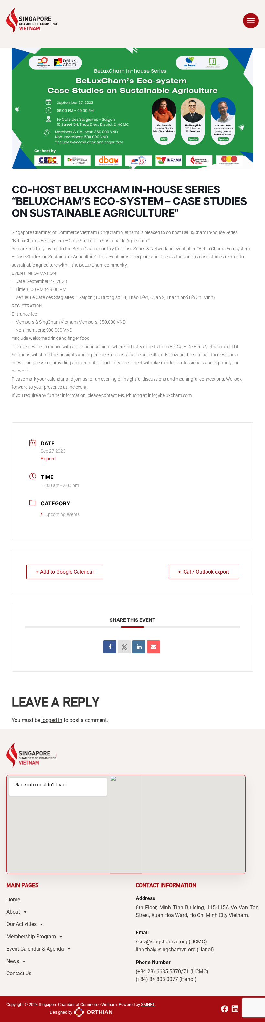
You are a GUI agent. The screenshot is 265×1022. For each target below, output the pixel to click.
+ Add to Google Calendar (65, 572)
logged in (51, 720)
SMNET (148, 1004)
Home (13, 900)
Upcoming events (62, 514)
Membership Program (31, 936)
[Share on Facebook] (109, 646)
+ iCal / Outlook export (203, 572)
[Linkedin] (138, 646)
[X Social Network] (124, 646)
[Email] (153, 646)
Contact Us (18, 973)
